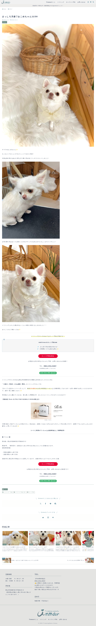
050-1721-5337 (40, 580)
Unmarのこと (33, 619)
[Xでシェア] (40, 503)
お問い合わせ (63, 619)
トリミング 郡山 (8, 492)
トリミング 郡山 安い (20, 492)
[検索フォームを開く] (93, 2)
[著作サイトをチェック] (43, 517)
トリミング (43, 619)
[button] (55, 503)
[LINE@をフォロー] (90, 2)
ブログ (5, 489)
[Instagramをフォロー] (88, 2)
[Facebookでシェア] (45, 503)
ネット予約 (31, 492)
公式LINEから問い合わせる (48, 372)
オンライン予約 (52, 619)
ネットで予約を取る (48, 356)
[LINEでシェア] (50, 503)
